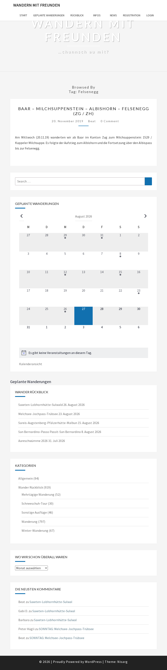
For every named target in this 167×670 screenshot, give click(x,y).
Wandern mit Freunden (36, 5)
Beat (92, 121)
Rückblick (77, 15)
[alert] (83, 353)
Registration (131, 15)
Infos (97, 15)
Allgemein (25, 478)
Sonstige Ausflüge (34, 512)
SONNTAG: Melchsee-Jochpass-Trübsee (66, 629)
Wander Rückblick (30, 487)
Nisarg (122, 662)
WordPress (93, 662)
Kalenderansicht (30, 364)
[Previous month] (21, 216)
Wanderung (29, 522)
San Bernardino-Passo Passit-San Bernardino (49, 432)
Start (23, 15)
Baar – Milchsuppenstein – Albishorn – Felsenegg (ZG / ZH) (83, 111)
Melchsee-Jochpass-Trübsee (38, 414)
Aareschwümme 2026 (33, 441)
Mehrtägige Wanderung (38, 494)
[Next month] (145, 216)
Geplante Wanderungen (48, 15)
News (113, 15)
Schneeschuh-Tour (34, 503)
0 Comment (110, 121)
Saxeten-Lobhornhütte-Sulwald (40, 405)
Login (150, 15)
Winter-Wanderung (35, 530)
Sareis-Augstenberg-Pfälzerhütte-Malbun (47, 423)
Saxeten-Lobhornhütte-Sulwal (51, 602)
